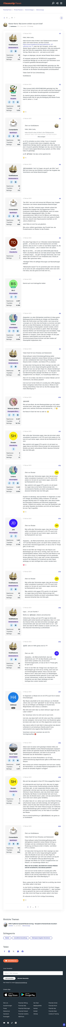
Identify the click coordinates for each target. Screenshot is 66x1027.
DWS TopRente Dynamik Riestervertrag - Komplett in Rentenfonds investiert (33, 924)
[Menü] (61, 3)
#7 (60, 279)
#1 (60, 33)
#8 (60, 313)
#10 (59, 397)
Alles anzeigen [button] (41, 136)
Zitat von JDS (29, 653)
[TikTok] (12, 1023)
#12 (60, 465)
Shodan (33, 615)
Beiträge (9, 59)
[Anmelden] (57, 3)
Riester (7, 938)
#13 (59, 518)
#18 (59, 743)
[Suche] (53, 3)
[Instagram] (8, 1023)
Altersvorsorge (26, 925)
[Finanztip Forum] (12, 3)
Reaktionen (10, 55)
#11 (60, 431)
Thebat (30, 154)
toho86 (27, 401)
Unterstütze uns (12, 960)
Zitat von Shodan (30, 472)
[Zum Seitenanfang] (64, 1024)
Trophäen (9, 57)
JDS (26, 645)
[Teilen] (61, 18)
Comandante (28, 168)
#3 (60, 118)
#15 (60, 608)
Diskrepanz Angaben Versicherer (41, 938)
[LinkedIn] (16, 1023)
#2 (60, 84)
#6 (60, 238)
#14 (59, 572)
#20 (59, 826)
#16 (59, 642)
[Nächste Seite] (15, 18)
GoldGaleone (13, 26)
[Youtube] (4, 1023)
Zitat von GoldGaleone (32, 125)
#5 (60, 198)
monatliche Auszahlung (20, 938)
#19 (59, 777)
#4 (60, 164)
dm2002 (11, 925)
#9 (60, 349)
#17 (60, 692)
